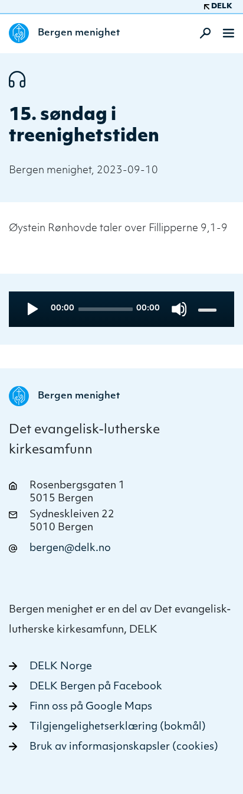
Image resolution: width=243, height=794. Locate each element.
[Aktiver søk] (202, 33)
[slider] (208, 309)
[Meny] (228, 33)
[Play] (31, 309)
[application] (121, 309)
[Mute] (179, 309)
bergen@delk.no (70, 548)
